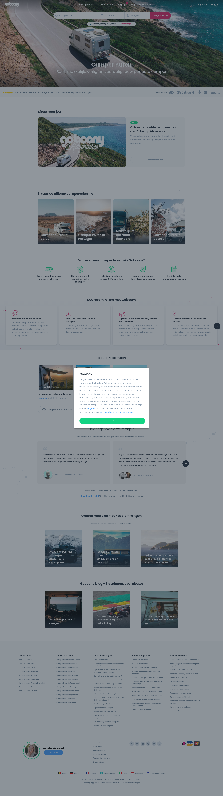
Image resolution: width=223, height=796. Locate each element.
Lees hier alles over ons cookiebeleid (116, 412)
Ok (112, 420)
